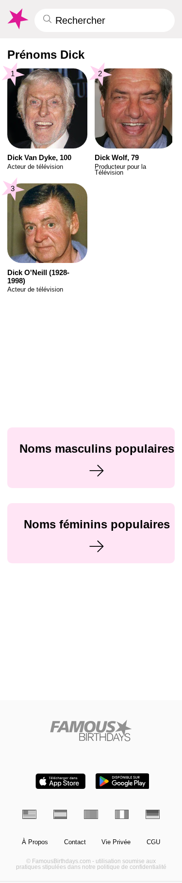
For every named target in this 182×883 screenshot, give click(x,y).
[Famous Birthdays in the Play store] (122, 781)
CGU (153, 842)
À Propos (35, 842)
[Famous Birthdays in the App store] (60, 781)
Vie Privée (116, 842)
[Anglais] (29, 814)
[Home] (91, 730)
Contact (75, 842)
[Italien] (122, 814)
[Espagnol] (60, 814)
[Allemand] (153, 814)
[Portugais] (91, 814)
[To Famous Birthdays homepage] (17, 19)
